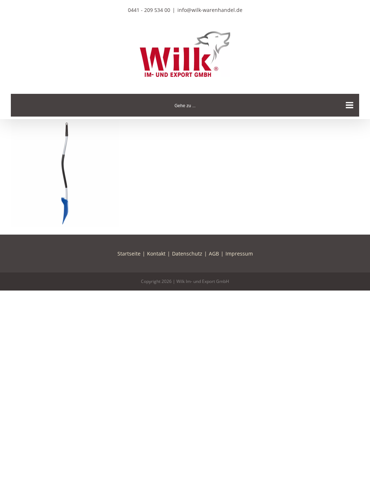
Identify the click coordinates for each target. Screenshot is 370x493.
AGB (214, 253)
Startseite (129, 253)
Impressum (239, 253)
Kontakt (156, 253)
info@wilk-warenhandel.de (209, 9)
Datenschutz (187, 253)
